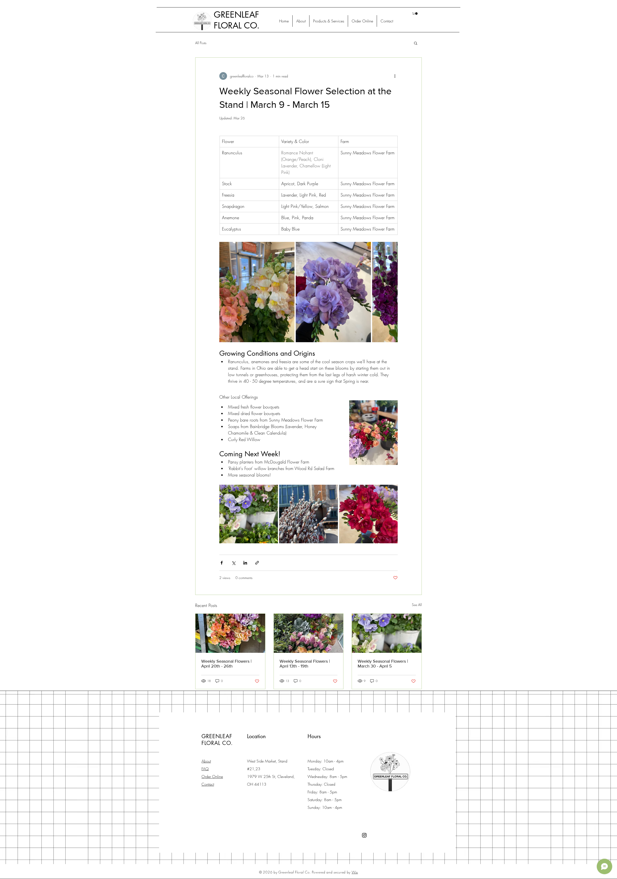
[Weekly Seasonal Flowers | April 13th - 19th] (308, 633)
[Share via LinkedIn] (245, 562)
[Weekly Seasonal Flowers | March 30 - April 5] (387, 633)
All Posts (200, 43)
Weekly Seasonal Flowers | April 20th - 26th (226, 663)
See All (417, 604)
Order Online (212, 776)
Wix (355, 872)
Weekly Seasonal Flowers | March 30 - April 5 (383, 663)
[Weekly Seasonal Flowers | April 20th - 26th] (230, 633)
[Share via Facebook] (221, 562)
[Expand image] (257, 292)
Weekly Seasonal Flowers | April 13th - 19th (305, 663)
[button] (415, 13)
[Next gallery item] (392, 292)
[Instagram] (364, 835)
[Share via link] (257, 562)
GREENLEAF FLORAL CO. (237, 20)
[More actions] (395, 76)
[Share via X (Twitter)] (233, 562)
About (206, 761)
